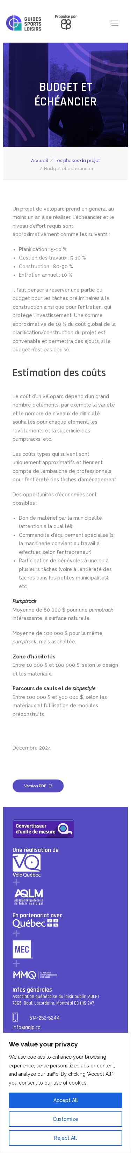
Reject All (65, 1138)
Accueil (39, 160)
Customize (65, 1119)
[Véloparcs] (23, 23)
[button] (115, 23)
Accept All (65, 1100)
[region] (65, 1093)
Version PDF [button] (35, 785)
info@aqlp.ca (27, 1027)
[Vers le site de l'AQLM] (62, 23)
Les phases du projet (77, 160)
